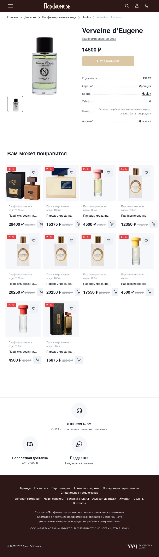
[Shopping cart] (147, 6)
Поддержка (79, 457)
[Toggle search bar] (127, 6)
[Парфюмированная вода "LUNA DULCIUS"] (23, 251)
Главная (12, 17)
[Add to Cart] (41, 224)
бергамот (104, 109)
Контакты (79, 503)
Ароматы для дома (87, 488)
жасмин (125, 109)
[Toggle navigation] (10, 6)
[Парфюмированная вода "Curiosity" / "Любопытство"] (98, 183)
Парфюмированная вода (59, 17)
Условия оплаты (78, 498)
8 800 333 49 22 (79, 424)
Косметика (41, 488)
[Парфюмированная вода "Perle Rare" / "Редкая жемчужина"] (61, 183)
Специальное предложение (79, 492)
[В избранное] (34, 172)
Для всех (30, 17)
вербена (115, 109)
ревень (124, 113)
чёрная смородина (140, 113)
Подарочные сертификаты (121, 488)
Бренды (25, 488)
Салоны (139, 498)
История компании (27, 498)
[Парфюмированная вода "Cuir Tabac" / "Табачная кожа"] (23, 183)
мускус (147, 109)
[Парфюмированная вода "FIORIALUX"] (98, 251)
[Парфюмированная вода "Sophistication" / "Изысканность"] (23, 319)
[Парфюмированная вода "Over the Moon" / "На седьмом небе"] (136, 251)
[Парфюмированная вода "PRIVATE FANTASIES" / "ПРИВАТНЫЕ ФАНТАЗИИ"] (61, 319)
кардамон (136, 109)
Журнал (124, 498)
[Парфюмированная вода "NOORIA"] (61, 251)
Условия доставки (104, 498)
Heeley (86, 17)
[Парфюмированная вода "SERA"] (136, 183)
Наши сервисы (54, 498)
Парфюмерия (61, 488)
